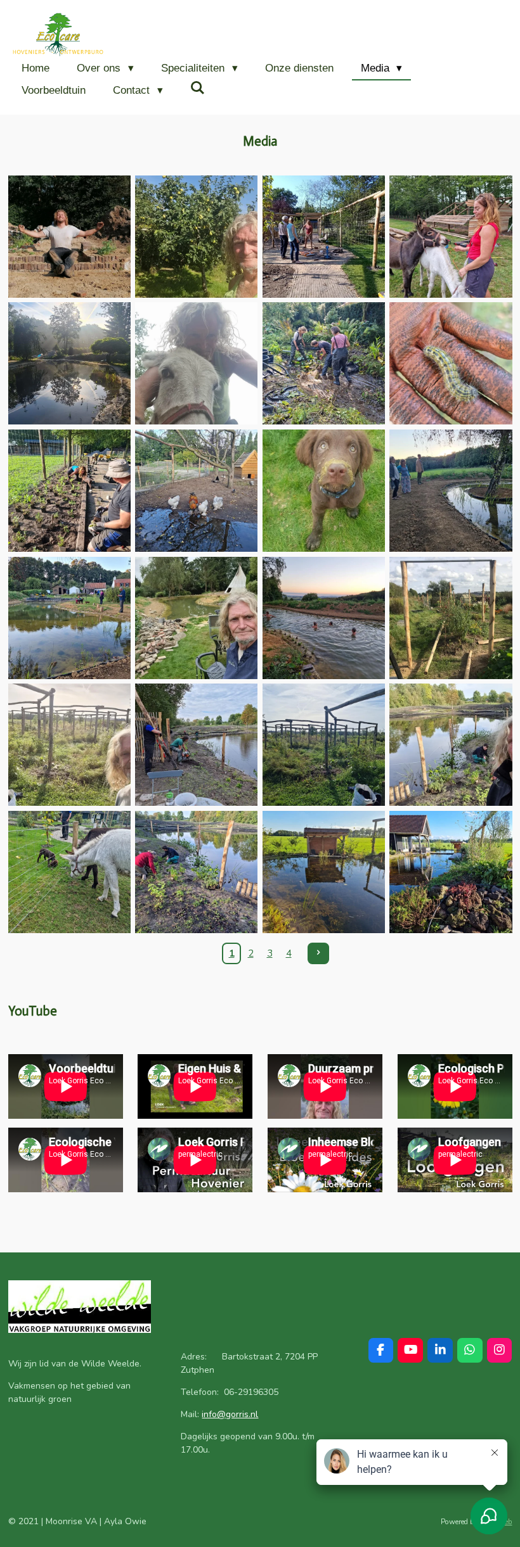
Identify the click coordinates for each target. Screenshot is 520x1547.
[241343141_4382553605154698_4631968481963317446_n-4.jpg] (196, 236)
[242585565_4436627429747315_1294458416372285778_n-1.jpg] (69, 490)
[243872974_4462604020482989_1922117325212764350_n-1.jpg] (451, 744)
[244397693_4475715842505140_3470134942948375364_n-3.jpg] (451, 872)
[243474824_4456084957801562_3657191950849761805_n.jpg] (69, 744)
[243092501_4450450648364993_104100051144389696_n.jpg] (69, 618)
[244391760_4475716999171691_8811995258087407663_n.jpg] (323, 872)
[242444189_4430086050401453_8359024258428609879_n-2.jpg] (323, 364)
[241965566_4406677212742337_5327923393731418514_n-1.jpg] (69, 364)
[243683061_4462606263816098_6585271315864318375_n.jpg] (196, 744)
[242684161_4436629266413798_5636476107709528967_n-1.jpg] (451, 364)
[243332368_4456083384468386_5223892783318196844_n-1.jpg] (451, 618)
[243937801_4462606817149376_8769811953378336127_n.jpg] (69, 872)
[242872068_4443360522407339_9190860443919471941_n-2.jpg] (323, 490)
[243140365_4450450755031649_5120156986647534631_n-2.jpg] (196, 618)
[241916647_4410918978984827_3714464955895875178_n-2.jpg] (451, 236)
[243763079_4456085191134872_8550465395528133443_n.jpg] (323, 744)
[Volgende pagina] (318, 953)
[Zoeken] (197, 88)
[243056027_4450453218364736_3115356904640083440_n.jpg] (451, 490)
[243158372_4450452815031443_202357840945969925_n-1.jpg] (323, 618)
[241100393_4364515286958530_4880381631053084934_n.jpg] (69, 236)
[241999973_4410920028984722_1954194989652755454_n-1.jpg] (196, 364)
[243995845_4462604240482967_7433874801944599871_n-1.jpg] (196, 872)
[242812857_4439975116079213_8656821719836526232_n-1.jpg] (196, 490)
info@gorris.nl (230, 1414)
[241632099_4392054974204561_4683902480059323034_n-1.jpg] (323, 236)
